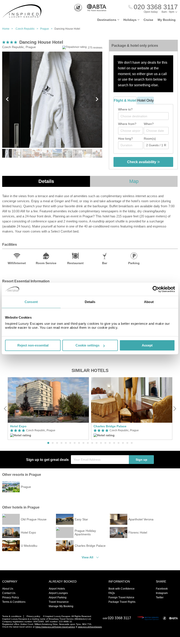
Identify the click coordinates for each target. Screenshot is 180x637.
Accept (147, 345)
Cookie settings (87, 345)
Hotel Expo (18, 426)
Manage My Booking (61, 606)
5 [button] (66, 443)
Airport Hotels (57, 588)
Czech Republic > (28, 28)
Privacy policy (33, 616)
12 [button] (96, 443)
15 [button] (110, 443)
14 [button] (105, 443)
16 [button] (114, 443)
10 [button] (88, 443)
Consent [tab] (31, 302)
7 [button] (74, 443)
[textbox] (146, 116)
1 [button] (48, 443)
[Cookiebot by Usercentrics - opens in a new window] (156, 289)
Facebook (162, 588)
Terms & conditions (11, 616)
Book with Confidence (121, 588)
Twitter (160, 597)
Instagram (162, 593)
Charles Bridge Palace (110, 426)
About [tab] (149, 302)
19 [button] (127, 443)
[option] (48, 408)
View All (87, 557)
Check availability (142, 162)
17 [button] (118, 443)
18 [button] (123, 443)
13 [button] (101, 443)
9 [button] (83, 443)
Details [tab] (90, 302)
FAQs (111, 593)
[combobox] (143, 116)
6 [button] (70, 443)
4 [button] (61, 443)
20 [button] (132, 443)
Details (46, 181)
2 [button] (52, 443)
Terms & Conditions (13, 601)
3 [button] (57, 443)
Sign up (141, 459)
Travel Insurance (59, 601)
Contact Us (8, 593)
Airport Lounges (58, 593)
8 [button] (79, 443)
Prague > (47, 28)
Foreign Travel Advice (121, 597)
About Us (7, 588)
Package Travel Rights (121, 601)
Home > (8, 28)
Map (134, 181)
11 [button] (92, 443)
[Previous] (5, 408)
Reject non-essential (33, 345)
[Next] (174, 408)
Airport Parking (58, 597)
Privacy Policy (10, 597)
